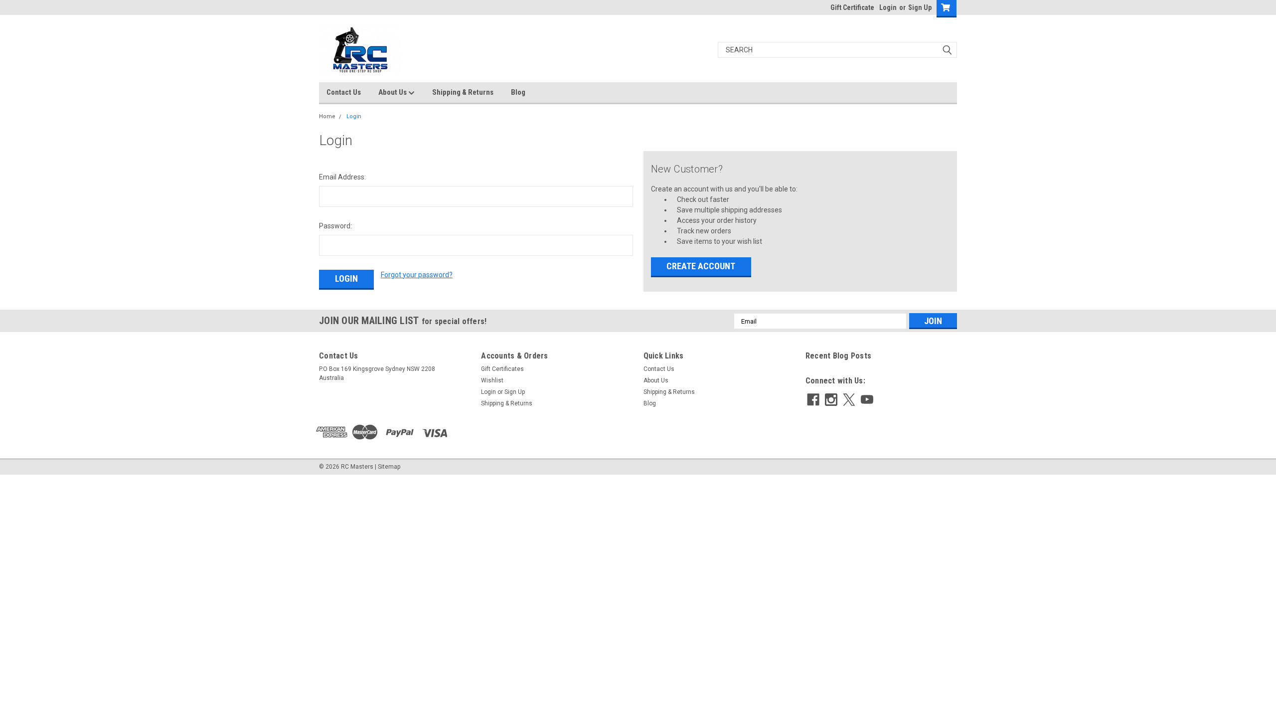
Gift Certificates (502, 368)
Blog (518, 92)
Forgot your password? (417, 275)
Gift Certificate (852, 7)
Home (327, 116)
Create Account (700, 266)
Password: (335, 226)
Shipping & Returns (462, 92)
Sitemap (389, 466)
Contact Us (343, 92)
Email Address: (342, 177)
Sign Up (920, 7)
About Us (393, 92)
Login (888, 7)
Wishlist (492, 380)
